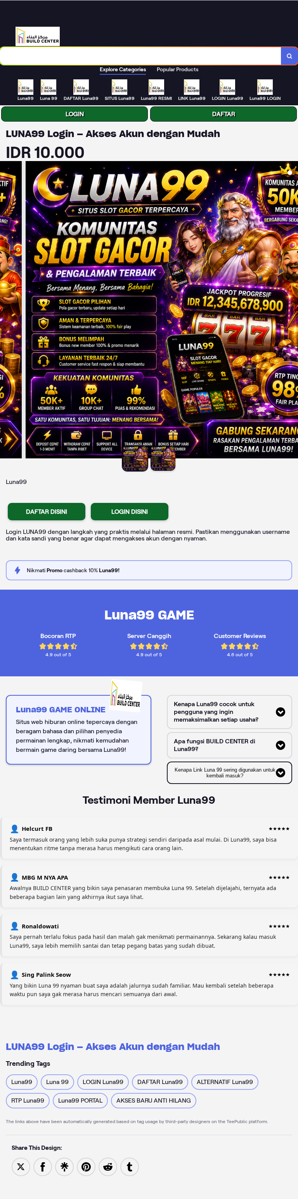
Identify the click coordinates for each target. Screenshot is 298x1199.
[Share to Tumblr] (129, 1166)
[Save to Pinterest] (86, 1166)
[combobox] (140, 56)
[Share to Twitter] (21, 1166)
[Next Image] (292, 311)
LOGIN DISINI (129, 511)
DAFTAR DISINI (46, 511)
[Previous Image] (6, 311)
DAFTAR (223, 114)
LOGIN (75, 114)
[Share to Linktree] (64, 1166)
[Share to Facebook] (42, 1166)
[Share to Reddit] (108, 1166)
